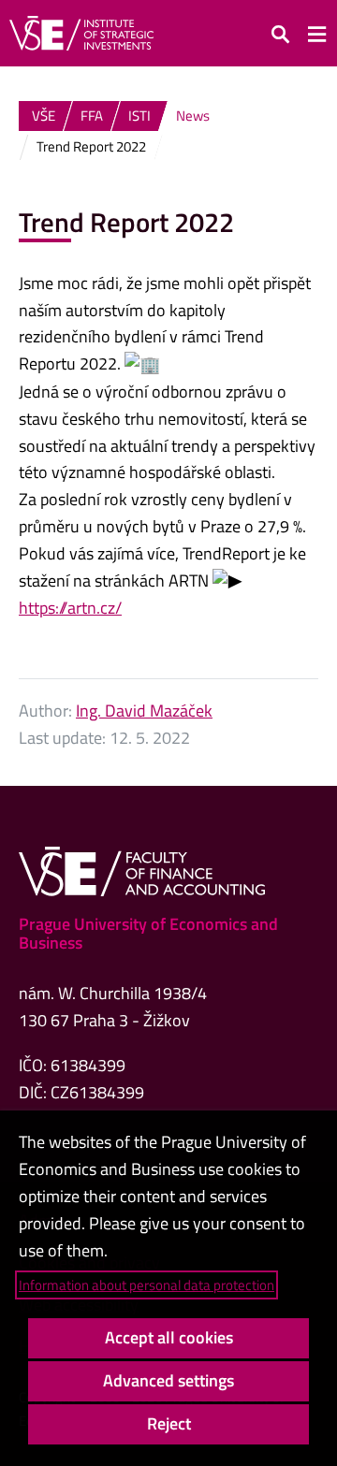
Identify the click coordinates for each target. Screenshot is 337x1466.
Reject (169, 1423)
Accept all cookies (169, 1337)
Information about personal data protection (146, 1285)
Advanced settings (168, 1380)
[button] (281, 33)
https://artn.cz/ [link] (70, 607)
